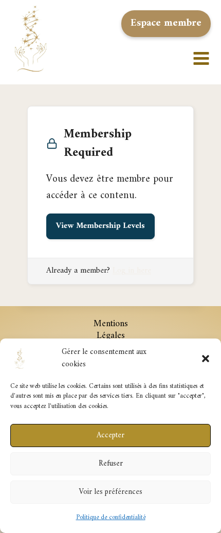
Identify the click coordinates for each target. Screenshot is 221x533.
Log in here (132, 270)
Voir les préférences (110, 492)
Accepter (110, 435)
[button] (205, 358)
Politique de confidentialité (110, 517)
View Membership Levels (100, 226)
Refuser (111, 464)
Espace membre (166, 23)
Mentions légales (111, 330)
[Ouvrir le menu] (204, 38)
